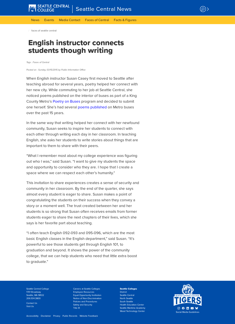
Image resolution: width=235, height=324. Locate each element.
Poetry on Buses (66, 101)
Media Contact (69, 20)
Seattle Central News (104, 9)
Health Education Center (132, 304)
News (35, 20)
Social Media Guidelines (187, 312)
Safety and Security (82, 304)
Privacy (56, 316)
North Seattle (126, 298)
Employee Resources (83, 292)
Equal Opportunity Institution (87, 295)
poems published (92, 107)
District (123, 292)
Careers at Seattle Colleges (86, 288)
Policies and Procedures (85, 301)
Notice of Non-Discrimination (87, 298)
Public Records (70, 316)
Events (49, 20)
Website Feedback (89, 316)
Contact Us (31, 303)
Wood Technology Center (132, 311)
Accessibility (32, 316)
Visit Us (30, 306)
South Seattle (126, 301)
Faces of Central (97, 20)
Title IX (76, 308)
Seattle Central (127, 295)
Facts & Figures (125, 20)
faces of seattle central (44, 30)
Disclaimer (46, 316)
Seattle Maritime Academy (132, 308)
